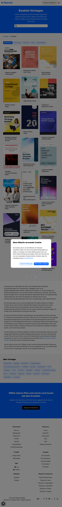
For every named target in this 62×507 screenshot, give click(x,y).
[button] (3, 503)
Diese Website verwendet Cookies (27, 242)
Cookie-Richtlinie (28, 258)
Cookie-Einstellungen (26, 264)
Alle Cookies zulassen (41, 264)
